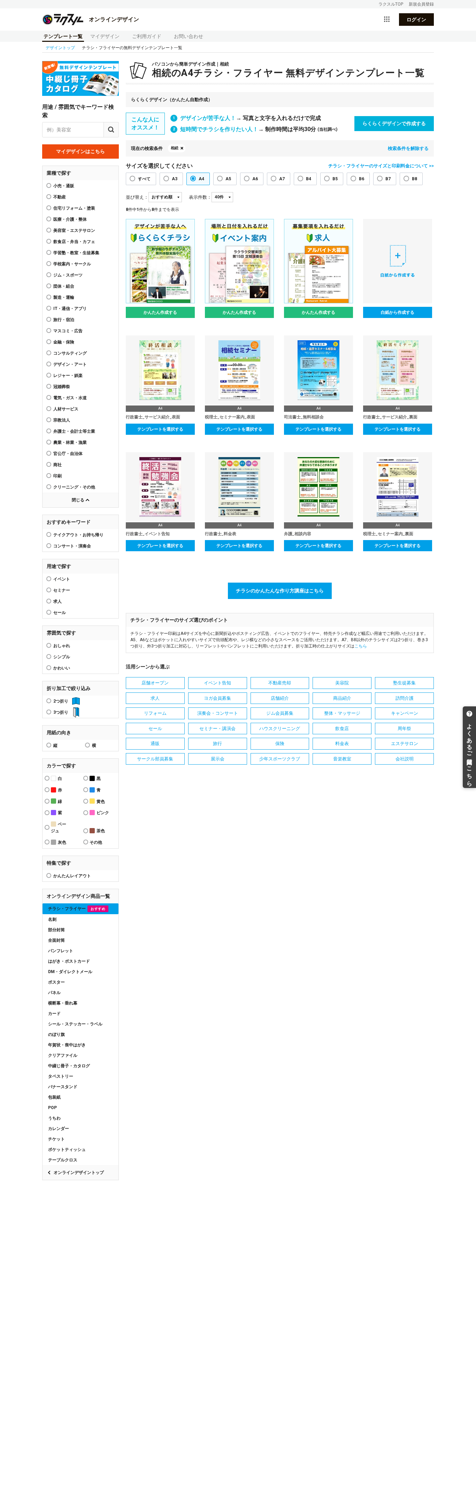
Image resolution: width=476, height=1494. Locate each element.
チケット (56, 1139)
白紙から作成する (397, 312)
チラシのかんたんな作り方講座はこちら (280, 590)
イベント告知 (217, 682)
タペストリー (60, 1076)
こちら (360, 646)
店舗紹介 (280, 698)
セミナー (61, 590)
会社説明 (405, 758)
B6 (361, 178)
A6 (255, 178)
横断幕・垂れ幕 (62, 1003)
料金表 (342, 743)
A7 (282, 178)
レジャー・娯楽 (68, 375)
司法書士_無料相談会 (304, 417)
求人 (57, 601)
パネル (54, 992)
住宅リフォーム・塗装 (74, 208)
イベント (61, 579)
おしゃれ (61, 645)
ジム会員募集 (279, 713)
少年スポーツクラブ (279, 758)
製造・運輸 (63, 297)
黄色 (101, 801)
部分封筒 (56, 929)
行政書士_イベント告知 (148, 533)
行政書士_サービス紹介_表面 (153, 417)
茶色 (101, 830)
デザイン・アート (70, 364)
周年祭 (404, 728)
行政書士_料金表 (220, 533)
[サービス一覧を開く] (387, 19)
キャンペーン (404, 713)
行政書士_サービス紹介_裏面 (390, 417)
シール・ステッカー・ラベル (75, 1024)
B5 (335, 178)
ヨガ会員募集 (217, 698)
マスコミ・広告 (68, 330)
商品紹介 (342, 698)
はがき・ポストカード (69, 961)
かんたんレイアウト (72, 875)
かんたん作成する (160, 312)
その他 (96, 842)
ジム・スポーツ (68, 275)
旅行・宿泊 (63, 319)
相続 (174, 148)
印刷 (57, 475)
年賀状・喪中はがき (67, 1044)
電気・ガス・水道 (70, 397)
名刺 (52, 919)
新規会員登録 (421, 4)
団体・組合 (63, 286)
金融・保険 (63, 342)
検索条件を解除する (408, 148)
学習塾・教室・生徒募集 (76, 252)
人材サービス (65, 409)
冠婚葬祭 (61, 386)
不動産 (59, 197)
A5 (228, 178)
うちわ (54, 1118)
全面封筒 (56, 940)
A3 (174, 178)
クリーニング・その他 (74, 487)
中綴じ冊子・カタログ (69, 1065)
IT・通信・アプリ (70, 308)
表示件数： (200, 197)
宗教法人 (61, 420)
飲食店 (342, 728)
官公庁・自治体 (68, 453)
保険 (279, 743)
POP (52, 1107)
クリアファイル (62, 1055)
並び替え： (137, 197)
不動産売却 (279, 682)
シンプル (61, 656)
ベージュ (58, 827)
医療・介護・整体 (70, 219)
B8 (414, 178)
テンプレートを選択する (160, 429)
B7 (388, 178)
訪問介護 (405, 698)
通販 (155, 743)
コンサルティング (70, 353)
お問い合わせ (188, 36)
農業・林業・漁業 (70, 442)
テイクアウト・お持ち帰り (78, 534)
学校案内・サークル (72, 263)
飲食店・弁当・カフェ (74, 241)
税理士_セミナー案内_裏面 (388, 533)
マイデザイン (105, 36)
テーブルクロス (62, 1160)
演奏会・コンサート (217, 713)
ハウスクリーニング (279, 728)
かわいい (61, 668)
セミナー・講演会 (217, 728)
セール (59, 612)
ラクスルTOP (390, 4)
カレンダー (58, 1128)
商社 (57, 464)
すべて (144, 178)
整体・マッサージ (342, 713)
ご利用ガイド (146, 36)
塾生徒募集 (404, 682)
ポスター (56, 982)
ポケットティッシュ (67, 1149)
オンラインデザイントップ (79, 1172)
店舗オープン (155, 682)
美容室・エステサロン (74, 230)
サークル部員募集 (155, 758)
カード (54, 1013)
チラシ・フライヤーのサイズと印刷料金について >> (381, 165)
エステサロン (404, 743)
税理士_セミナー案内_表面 (230, 417)
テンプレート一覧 (63, 36)
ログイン (416, 19)
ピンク (103, 812)
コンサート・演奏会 (72, 546)
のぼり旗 (56, 1034)
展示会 (217, 758)
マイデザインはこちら (80, 151)
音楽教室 (342, 758)
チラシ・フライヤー (76, 908)
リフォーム (155, 713)
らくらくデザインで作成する (394, 123)
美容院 (342, 682)
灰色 (62, 842)
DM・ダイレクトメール (70, 971)
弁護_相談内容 (297, 533)
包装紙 (54, 1097)
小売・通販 (63, 185)
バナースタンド (62, 1086)
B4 (308, 178)
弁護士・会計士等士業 (74, 431)
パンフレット (60, 950)
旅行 (217, 743)
